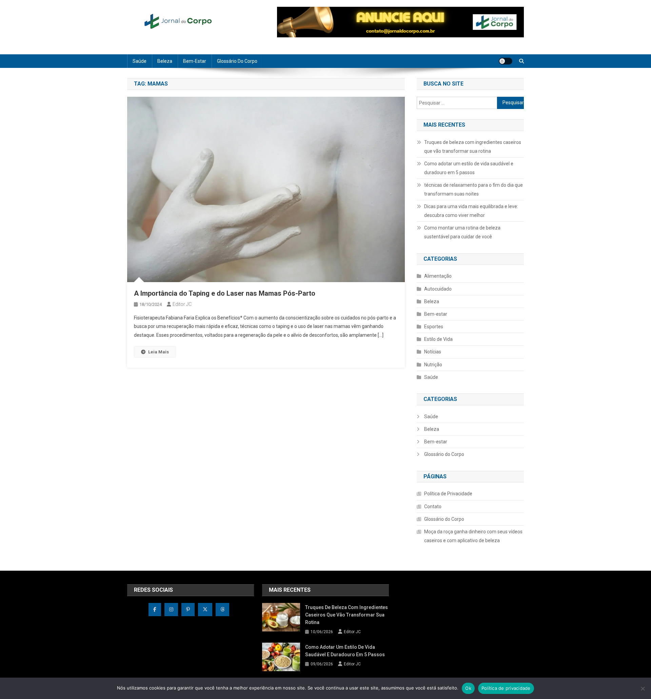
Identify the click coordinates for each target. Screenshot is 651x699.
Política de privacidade (506, 688)
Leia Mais (158, 351)
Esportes (433, 326)
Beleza (164, 61)
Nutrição (433, 364)
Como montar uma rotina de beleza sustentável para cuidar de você (462, 232)
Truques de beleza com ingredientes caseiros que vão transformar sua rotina (472, 147)
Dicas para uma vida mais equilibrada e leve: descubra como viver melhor (471, 211)
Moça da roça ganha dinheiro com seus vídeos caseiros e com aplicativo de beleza (473, 536)
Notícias (432, 351)
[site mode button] (505, 61)
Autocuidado (438, 289)
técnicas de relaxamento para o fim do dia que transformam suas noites (473, 189)
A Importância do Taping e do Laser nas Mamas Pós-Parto (224, 293)
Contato (432, 506)
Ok (468, 688)
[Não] (642, 688)
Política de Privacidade (448, 493)
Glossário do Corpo (237, 61)
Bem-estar (194, 61)
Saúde (139, 61)
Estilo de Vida (438, 339)
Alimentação (438, 276)
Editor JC (182, 304)
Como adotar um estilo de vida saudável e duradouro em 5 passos (468, 168)
